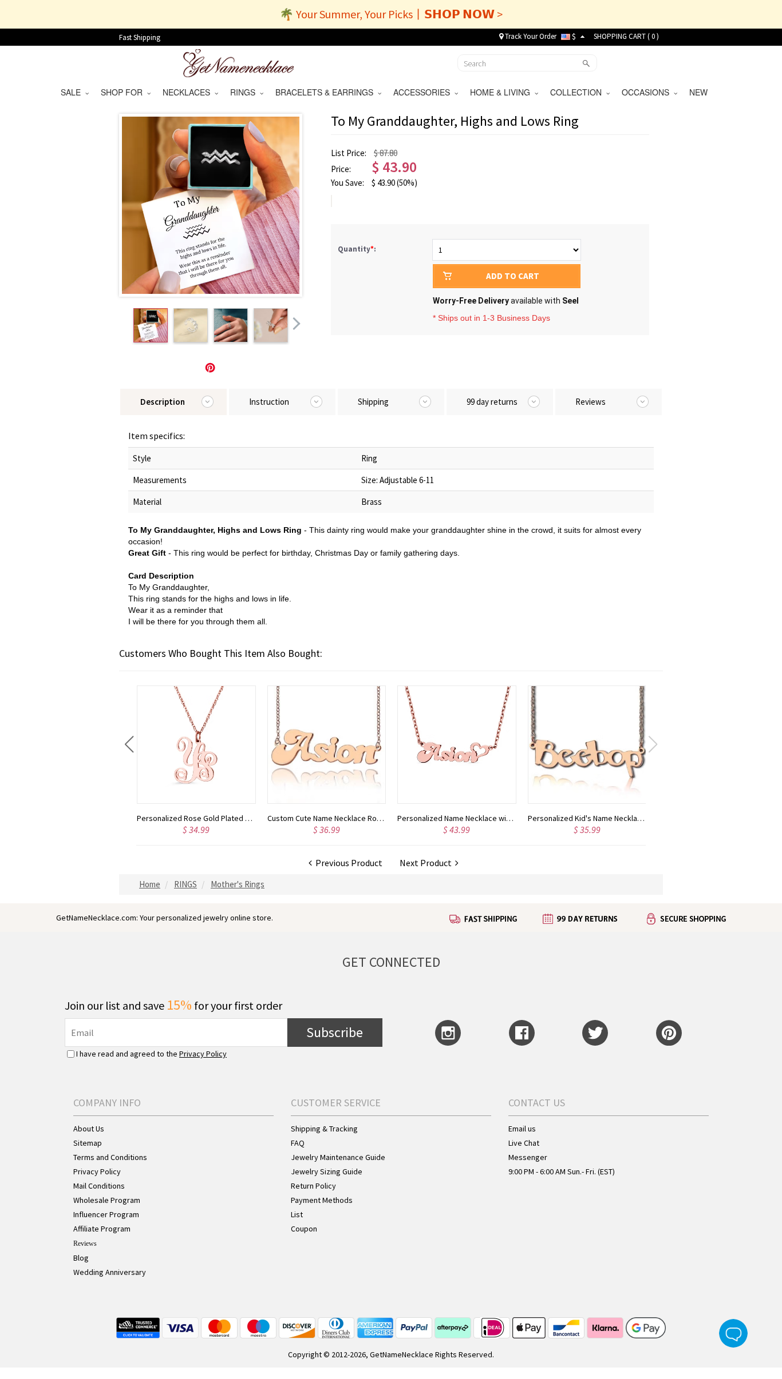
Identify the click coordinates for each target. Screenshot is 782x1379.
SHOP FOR (124, 92)
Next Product (427, 862)
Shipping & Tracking (324, 1128)
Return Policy (313, 1186)
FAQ (298, 1143)
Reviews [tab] (590, 401)
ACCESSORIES (424, 92)
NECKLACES (189, 92)
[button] (129, 744)
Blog (81, 1258)
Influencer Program (106, 1214)
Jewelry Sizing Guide (326, 1171)
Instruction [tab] (269, 401)
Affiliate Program (102, 1228)
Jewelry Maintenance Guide (338, 1157)
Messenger (527, 1157)
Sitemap (87, 1143)
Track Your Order (529, 36)
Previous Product (347, 862)
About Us (88, 1128)
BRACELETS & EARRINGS (326, 92)
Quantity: (357, 249)
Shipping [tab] (373, 401)
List (297, 1214)
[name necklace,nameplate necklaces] (238, 62)
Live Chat (523, 1143)
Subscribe (334, 1032)
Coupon (304, 1228)
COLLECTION (578, 92)
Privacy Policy (203, 1054)
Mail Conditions (99, 1186)
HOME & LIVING (502, 92)
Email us (522, 1128)
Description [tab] (162, 401)
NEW (699, 92)
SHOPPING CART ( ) (626, 36)
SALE (73, 92)
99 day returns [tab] (492, 401)
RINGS (245, 92)
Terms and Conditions (110, 1157)
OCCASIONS (648, 92)
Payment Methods (322, 1200)
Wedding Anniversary (109, 1272)
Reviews (85, 1243)
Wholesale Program (106, 1200)
